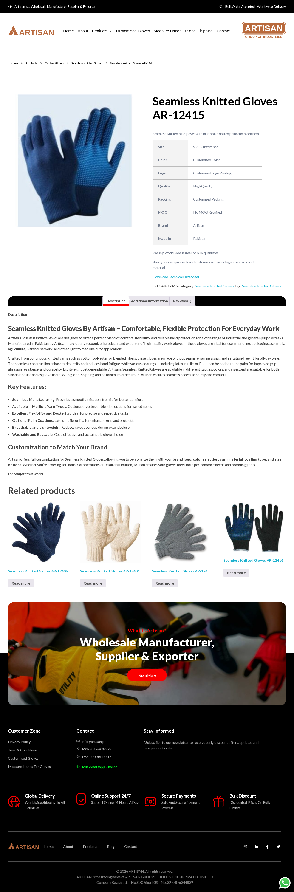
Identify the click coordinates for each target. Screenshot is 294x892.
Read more (21, 583)
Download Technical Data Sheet (176, 277)
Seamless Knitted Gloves (87, 63)
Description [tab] (115, 301)
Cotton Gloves (54, 63)
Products (31, 63)
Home (14, 63)
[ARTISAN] (31, 30)
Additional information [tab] (149, 301)
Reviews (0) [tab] (182, 301)
